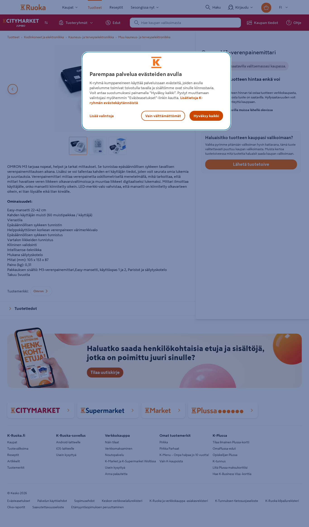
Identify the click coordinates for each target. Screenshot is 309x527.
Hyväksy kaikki (206, 116)
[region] (156, 91)
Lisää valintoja (102, 116)
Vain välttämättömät (163, 116)
